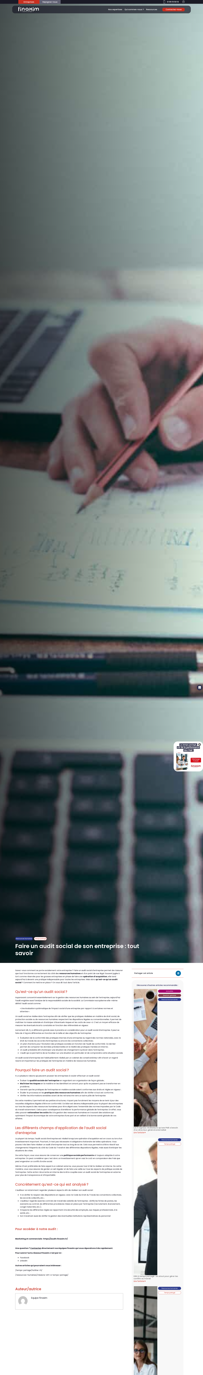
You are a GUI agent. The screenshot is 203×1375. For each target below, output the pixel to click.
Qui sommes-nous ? (134, 9)
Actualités (169, 991)
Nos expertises (115, 9)
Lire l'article (139, 1132)
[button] (178, 973)
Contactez (35, 1248)
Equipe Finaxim (39, 1298)
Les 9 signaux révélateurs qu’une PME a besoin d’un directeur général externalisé (156, 1128)
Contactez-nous (174, 9)
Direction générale (169, 995)
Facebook (24, 1257)
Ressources (151, 9)
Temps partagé (40, 939)
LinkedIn (23, 1260)
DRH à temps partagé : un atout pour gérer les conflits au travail (156, 1277)
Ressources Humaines (24, 939)
